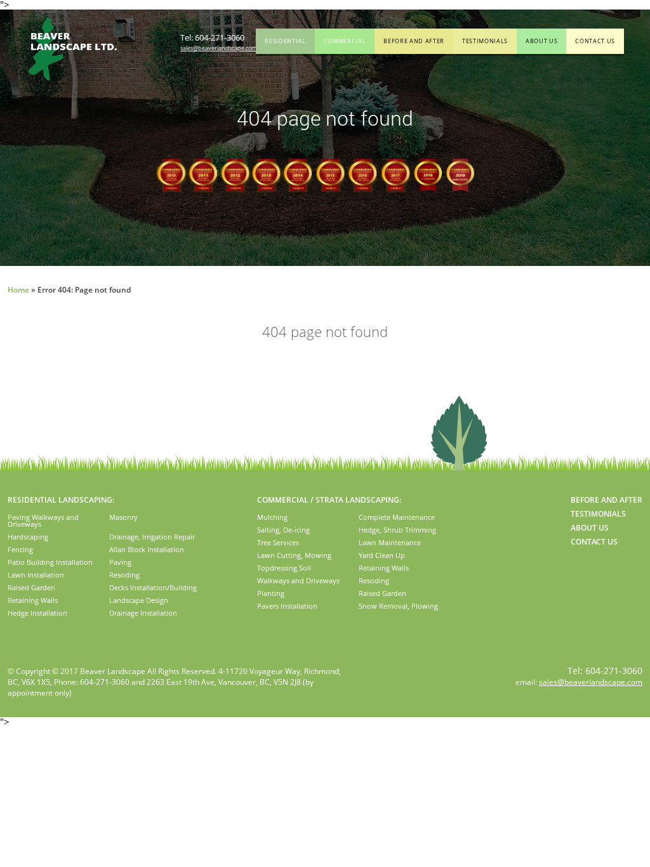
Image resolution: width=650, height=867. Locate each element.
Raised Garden (31, 587)
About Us (541, 41)
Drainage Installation (143, 613)
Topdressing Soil (284, 567)
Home (18, 289)
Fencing (20, 549)
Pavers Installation (287, 606)
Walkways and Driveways (298, 580)
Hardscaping (28, 536)
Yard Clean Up (382, 555)
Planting (270, 593)
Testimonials (485, 41)
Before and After (413, 41)
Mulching (272, 517)
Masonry (123, 517)
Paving (120, 562)
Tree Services (278, 542)
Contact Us (595, 41)
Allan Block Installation (146, 549)
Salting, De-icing (283, 529)
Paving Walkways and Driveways (43, 520)
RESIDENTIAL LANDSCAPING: (61, 499)
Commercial (345, 41)
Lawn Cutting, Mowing (294, 555)
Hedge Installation (37, 613)
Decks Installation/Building (153, 587)
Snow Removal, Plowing (398, 606)
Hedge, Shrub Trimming (397, 529)
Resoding (124, 574)
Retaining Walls (33, 600)
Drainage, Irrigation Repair (152, 536)
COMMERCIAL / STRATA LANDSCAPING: (329, 499)
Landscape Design (138, 600)
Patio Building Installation (50, 562)
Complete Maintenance (397, 517)
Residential (285, 41)
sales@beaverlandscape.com (218, 48)
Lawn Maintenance (390, 542)
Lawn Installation (36, 574)
